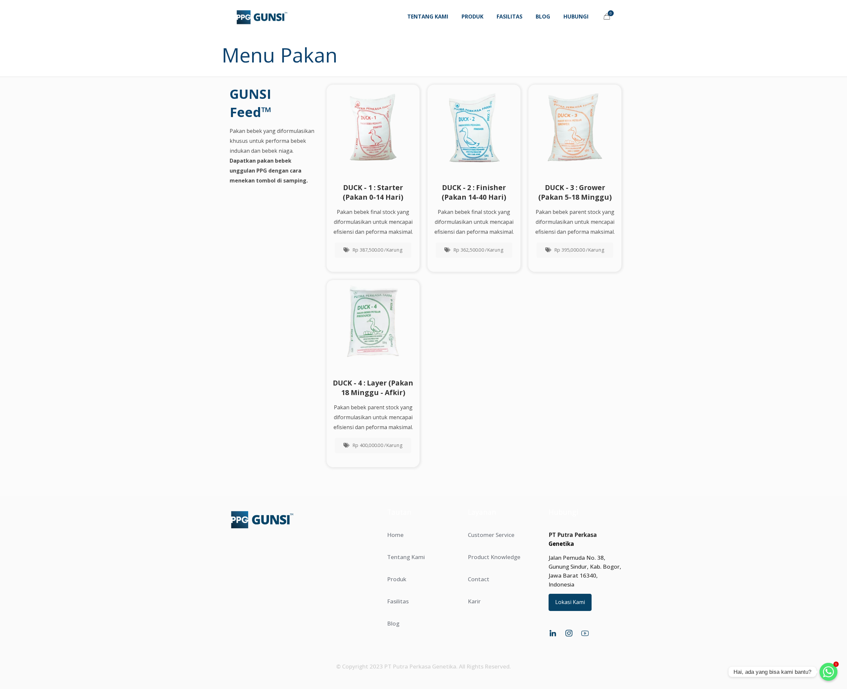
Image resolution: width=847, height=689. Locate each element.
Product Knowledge (494, 557)
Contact (478, 579)
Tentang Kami (406, 557)
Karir (474, 601)
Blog (393, 623)
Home (395, 535)
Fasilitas (398, 601)
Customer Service (491, 535)
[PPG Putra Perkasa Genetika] (261, 16)
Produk (396, 579)
